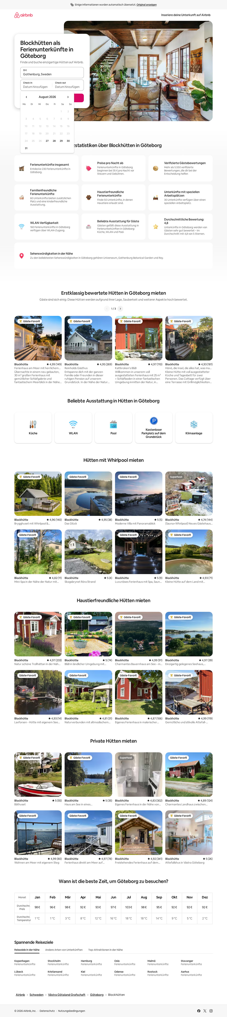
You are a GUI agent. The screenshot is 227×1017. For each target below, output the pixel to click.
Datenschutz (47, 1011)
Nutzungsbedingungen (71, 1011)
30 (68, 140)
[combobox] (52, 74)
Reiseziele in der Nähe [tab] (26, 949)
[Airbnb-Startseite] (23, 15)
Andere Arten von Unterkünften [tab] (64, 949)
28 (54, 140)
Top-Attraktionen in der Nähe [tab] (105, 949)
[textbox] (36, 87)
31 (26, 148)
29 (61, 140)
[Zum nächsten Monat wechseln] (68, 97)
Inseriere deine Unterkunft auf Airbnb (185, 15)
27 (47, 140)
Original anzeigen (147, 4)
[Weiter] (120, 309)
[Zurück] (107, 309)
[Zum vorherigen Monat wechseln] (26, 97)
